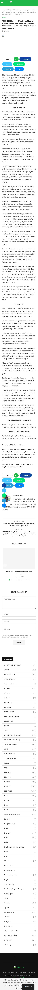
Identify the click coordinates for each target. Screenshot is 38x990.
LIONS (20, 838)
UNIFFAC (20, 917)
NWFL (20, 856)
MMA (20, 842)
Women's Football (20, 935)
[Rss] (32, 7)
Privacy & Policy (13, 972)
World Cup (20, 940)
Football (20, 800)
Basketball (20, 707)
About (5, 972)
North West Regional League (20, 847)
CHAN (20, 749)
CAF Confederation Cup (20, 740)
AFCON (20, 670)
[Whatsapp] (30, 7)
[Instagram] (19, 7)
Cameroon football (20, 744)
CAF (20, 730)
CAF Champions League (20, 735)
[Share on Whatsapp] (4, 495)
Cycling (20, 763)
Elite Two (20, 777)
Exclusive (20, 782)
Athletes (20, 688)
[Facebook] (15, 7)
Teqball (20, 898)
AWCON (20, 698)
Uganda (20, 908)
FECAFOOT (20, 791)
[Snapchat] (28, 7)
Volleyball (20, 922)
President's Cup (20, 870)
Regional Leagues (20, 875)
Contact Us (31, 972)
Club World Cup (20, 754)
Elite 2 (20, 768)
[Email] (26, 7)
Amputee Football (20, 684)
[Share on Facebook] (4, 485)
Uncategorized (20, 912)
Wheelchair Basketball (20, 931)
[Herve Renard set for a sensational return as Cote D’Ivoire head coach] (19, 558)
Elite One (20, 772)
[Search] (36, 3)
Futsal (20, 810)
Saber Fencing (20, 884)
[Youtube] (23, 7)
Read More (19, 988)
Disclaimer (23, 972)
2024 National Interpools (20, 665)
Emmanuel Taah (19, 978)
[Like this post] (16, 59)
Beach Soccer (20, 712)
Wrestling (20, 945)
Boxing (20, 726)
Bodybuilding (20, 721)
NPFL (20, 852)
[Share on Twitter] (4, 490)
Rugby (20, 880)
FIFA (20, 796)
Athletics (20, 693)
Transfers (20, 903)
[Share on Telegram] (4, 500)
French (20, 805)
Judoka (20, 828)
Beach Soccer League (20, 716)
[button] (5, 565)
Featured (20, 786)
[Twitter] (17, 7)
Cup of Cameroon (20, 758)
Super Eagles (20, 894)
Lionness (20, 833)
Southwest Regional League (20, 889)
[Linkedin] (21, 7)
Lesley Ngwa (18, 495)
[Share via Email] (4, 505)
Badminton (20, 702)
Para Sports (20, 866)
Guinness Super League (20, 814)
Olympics (20, 861)
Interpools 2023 (20, 824)
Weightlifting (20, 926)
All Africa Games (20, 679)
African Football (20, 674)
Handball (20, 819)
